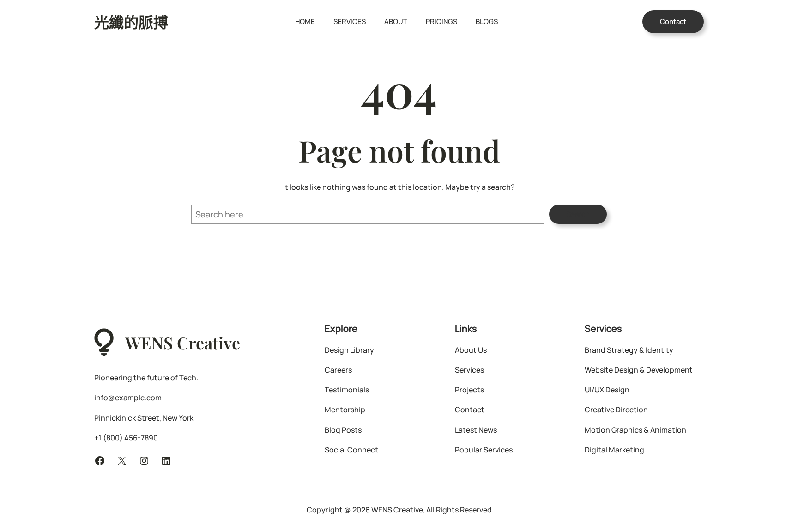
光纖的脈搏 (131, 21)
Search (578, 214)
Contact (673, 21)
